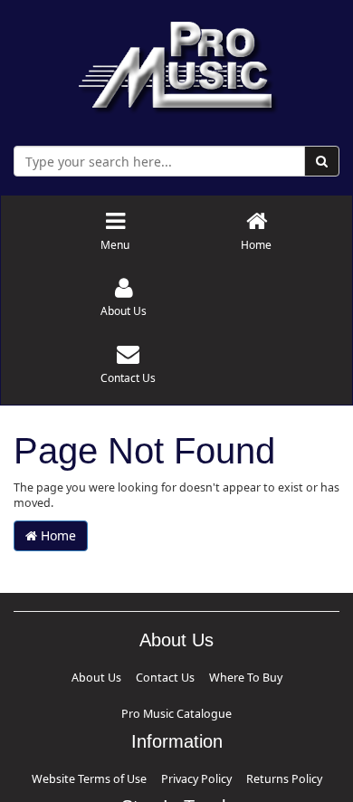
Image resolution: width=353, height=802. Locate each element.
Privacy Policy (193, 737)
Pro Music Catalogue (263, 676)
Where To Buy (179, 676)
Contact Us (116, 676)
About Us (64, 676)
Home (56, 535)
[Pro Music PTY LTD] (177, 63)
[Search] (321, 161)
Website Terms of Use (107, 737)
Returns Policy (262, 737)
